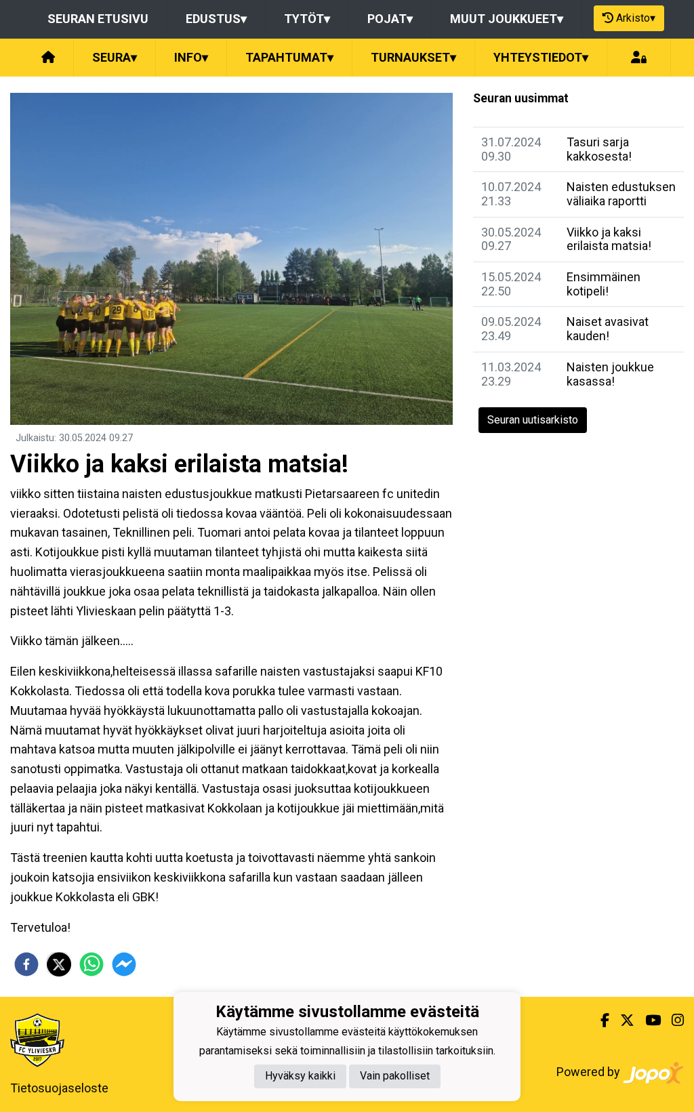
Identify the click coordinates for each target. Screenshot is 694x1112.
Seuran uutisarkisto (532, 419)
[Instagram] (672, 1020)
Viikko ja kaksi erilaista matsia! (609, 239)
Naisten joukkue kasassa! (610, 374)
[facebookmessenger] (124, 964)
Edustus (216, 19)
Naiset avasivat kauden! (608, 328)
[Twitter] (621, 1020)
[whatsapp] (91, 964)
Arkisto (635, 18)
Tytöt (307, 19)
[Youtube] (647, 1020)
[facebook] (26, 964)
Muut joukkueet (506, 19)
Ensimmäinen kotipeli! (603, 284)
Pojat (390, 19)
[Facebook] (599, 1020)
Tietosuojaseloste (59, 1088)
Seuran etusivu (97, 19)
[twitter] (59, 964)
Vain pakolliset (395, 1075)
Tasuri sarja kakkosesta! (599, 149)
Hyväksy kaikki (300, 1075)
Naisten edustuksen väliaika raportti (621, 194)
